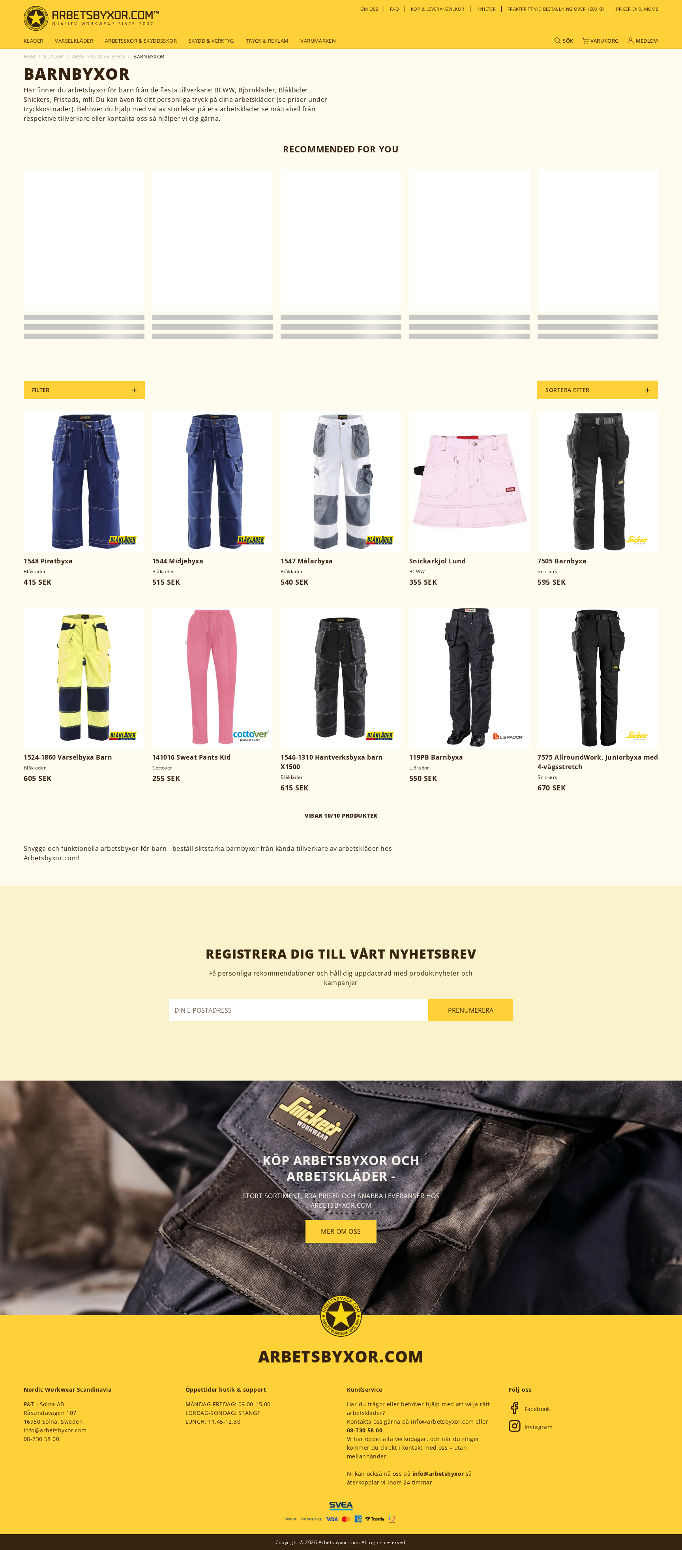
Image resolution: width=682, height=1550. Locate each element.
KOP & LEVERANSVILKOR (438, 9)
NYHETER (486, 9)
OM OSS (369, 9)
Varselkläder (74, 40)
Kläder (33, 40)
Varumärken (318, 40)
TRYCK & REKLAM (267, 40)
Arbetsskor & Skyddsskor (141, 40)
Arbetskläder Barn (99, 56)
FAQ (394, 9)
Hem (30, 56)
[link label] (91, 18)
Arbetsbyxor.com (341, 1356)
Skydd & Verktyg (211, 40)
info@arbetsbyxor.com (55, 1430)
